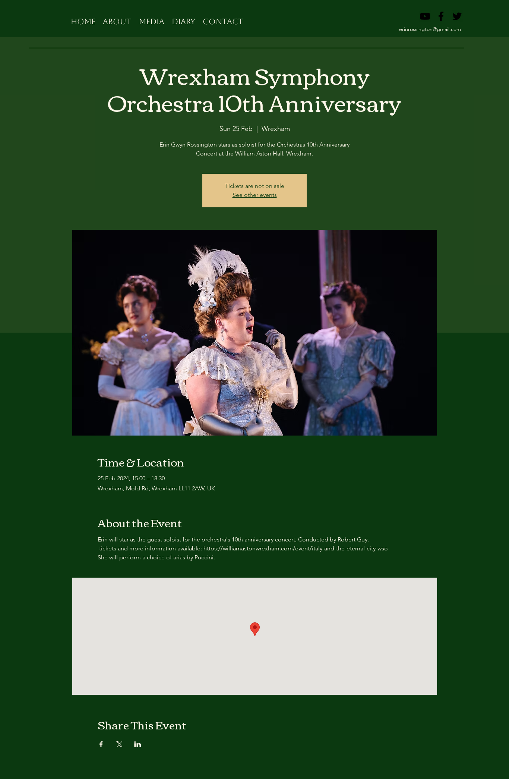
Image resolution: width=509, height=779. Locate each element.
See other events (255, 194)
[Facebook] (441, 16)
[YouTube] (425, 16)
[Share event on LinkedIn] (137, 744)
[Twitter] (457, 16)
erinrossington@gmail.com (430, 29)
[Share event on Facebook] (101, 744)
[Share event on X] (119, 744)
